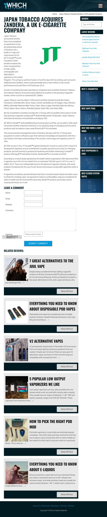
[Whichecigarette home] (15, 8)
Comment (9, 210)
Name (7, 193)
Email (7, 199)
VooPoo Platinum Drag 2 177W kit (91, 73)
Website (8, 205)
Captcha (8, 234)
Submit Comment (38, 243)
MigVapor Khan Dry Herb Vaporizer (91, 65)
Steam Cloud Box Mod (90, 81)
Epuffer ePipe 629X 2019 (91, 57)
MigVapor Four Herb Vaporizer (89, 49)
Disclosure (55, 506)
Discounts (46, 506)
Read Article (67, 291)
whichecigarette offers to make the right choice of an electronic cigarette (91, 39)
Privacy (63, 506)
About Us (36, 506)
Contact (71, 506)
